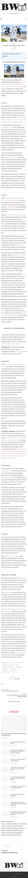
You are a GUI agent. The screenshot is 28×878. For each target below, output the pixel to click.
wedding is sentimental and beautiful (16, 215)
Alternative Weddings (6, 662)
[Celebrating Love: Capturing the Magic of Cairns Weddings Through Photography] (5, 804)
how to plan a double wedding (8, 667)
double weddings (5, 664)
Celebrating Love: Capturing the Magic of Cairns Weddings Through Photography (18, 804)
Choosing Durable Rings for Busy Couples (17, 742)
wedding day (22, 578)
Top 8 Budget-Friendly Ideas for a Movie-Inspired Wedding (18, 787)
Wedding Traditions (16, 835)
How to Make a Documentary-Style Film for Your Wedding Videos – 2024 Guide (18, 813)
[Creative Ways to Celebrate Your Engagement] (5, 796)
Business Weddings (6, 824)
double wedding (20, 662)
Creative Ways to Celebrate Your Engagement (17, 795)
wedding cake (7, 592)
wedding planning (10, 207)
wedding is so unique (20, 652)
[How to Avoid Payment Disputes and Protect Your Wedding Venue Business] (5, 779)
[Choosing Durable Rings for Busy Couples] (5, 744)
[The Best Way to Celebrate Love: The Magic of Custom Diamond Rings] (5, 769)
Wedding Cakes (19, 826)
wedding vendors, (19, 351)
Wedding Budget (19, 667)
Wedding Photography (17, 830)
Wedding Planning (13, 669)
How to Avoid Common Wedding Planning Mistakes (17, 760)
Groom (12, 664)
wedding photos (19, 245)
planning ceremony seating (12, 556)
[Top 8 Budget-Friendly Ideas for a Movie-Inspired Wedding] (5, 788)
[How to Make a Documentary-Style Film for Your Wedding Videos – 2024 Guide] (5, 813)
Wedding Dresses (16, 824)
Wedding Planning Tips (14, 43)
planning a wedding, (12, 157)
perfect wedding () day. (11, 343)
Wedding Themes (5, 835)
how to (17, 664)
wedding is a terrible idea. (18, 255)
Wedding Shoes (18, 832)
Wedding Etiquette (6, 828)
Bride (14, 662)
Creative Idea (10, 826)
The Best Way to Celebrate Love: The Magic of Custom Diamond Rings (17, 769)
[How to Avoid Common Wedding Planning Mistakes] (5, 761)
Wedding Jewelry (5, 830)
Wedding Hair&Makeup (18, 828)
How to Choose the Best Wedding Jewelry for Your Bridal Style (13, 734)
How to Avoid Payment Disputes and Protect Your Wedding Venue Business (17, 778)
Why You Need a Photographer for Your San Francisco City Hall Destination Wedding (18, 751)
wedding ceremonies (6, 477)
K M (14, 47)
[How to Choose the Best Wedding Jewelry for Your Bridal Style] (14, 723)
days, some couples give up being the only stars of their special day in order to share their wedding (13, 84)
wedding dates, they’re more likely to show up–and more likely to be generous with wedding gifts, (13, 119)
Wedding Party (5, 669)
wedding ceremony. (6, 471)
